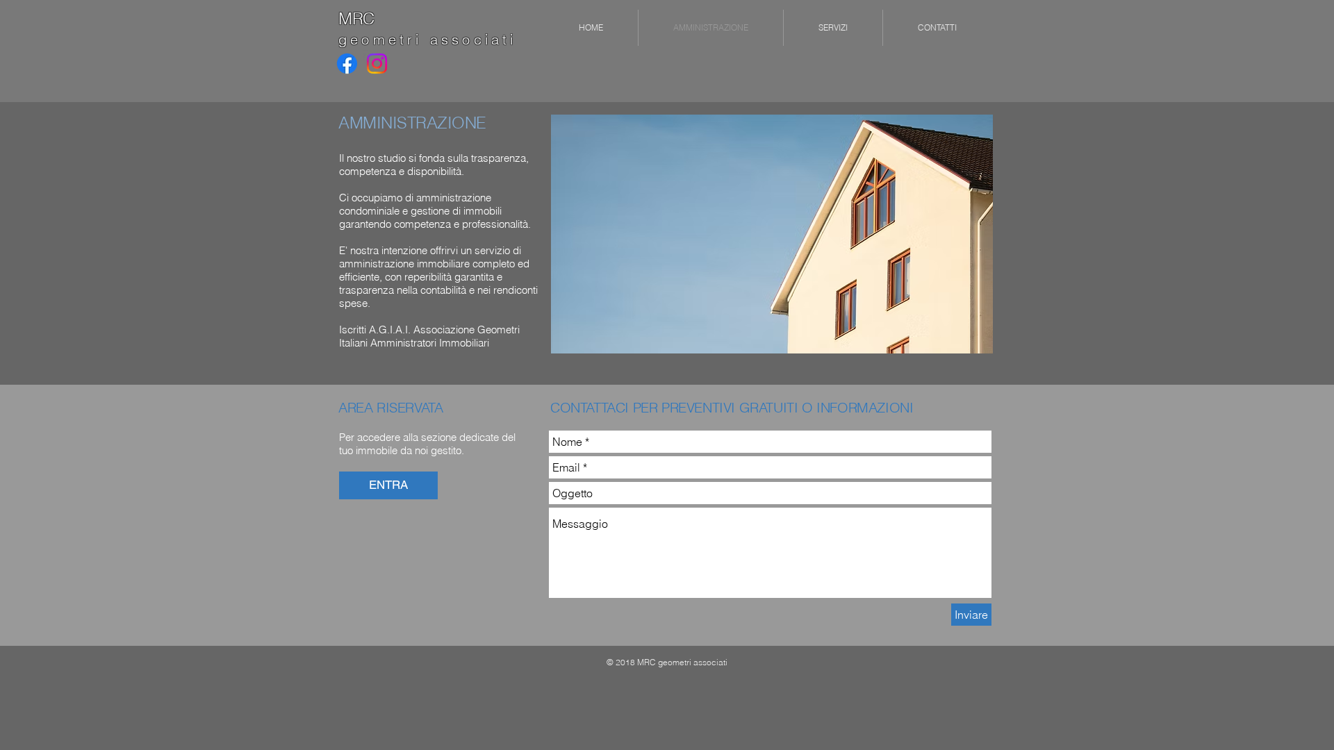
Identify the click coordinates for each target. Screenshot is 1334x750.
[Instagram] (376, 63)
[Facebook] (347, 63)
